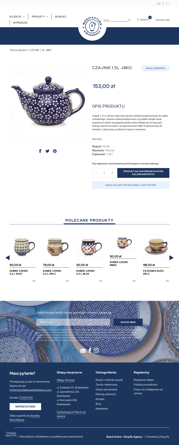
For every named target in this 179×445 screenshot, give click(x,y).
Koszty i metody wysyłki (109, 380)
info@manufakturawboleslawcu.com (31, 390)
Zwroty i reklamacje (106, 384)
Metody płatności (106, 394)
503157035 (26, 397)
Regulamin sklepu (144, 380)
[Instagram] (167, 3)
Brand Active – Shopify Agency (124, 437)
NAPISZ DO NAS (25, 406)
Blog (98, 404)
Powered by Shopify (157, 437)
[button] (7, 257)
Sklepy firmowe (66, 380)
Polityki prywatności (92, 340)
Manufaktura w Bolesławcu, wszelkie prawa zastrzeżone (51, 436)
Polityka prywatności (145, 384)
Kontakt (100, 399)
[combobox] (115, 20)
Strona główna (18, 50)
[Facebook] (163, 3)
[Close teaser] (19, 426)
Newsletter (102, 408)
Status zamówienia (106, 389)
